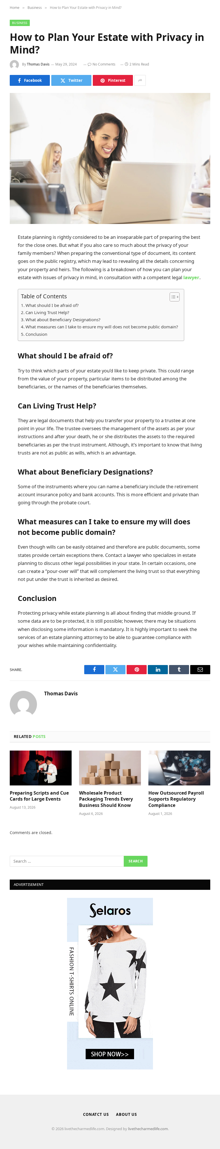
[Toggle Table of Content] (171, 297)
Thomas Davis (38, 64)
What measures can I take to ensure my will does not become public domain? (101, 327)
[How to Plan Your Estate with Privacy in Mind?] (110, 158)
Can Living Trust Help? (47, 312)
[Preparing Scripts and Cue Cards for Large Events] (41, 768)
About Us (126, 1114)
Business (20, 23)
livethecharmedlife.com (148, 1128)
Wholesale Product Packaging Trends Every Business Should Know (106, 799)
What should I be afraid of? (52, 305)
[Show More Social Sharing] (140, 80)
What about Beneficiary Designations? (63, 319)
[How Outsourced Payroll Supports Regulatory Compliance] (179, 768)
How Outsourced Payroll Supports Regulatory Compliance (176, 799)
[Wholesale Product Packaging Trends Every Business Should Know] (110, 768)
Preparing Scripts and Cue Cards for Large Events (39, 796)
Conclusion (36, 334)
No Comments (104, 64)
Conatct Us (96, 1114)
